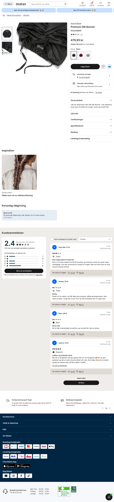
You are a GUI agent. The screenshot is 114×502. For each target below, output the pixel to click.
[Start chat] (109, 497)
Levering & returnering (80, 138)
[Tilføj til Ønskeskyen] (109, 66)
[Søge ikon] (65, 4)
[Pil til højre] (112, 10)
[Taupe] (88, 55)
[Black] (74, 55)
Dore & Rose (76, 23)
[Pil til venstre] (103, 408)
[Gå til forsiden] (21, 4)
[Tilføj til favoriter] (103, 66)
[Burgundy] (81, 55)
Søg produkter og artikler (40, 4)
